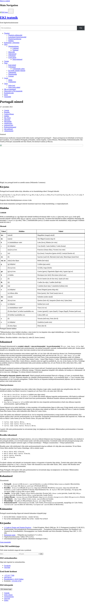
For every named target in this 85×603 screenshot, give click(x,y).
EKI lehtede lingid (6, 589)
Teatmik (6, 593)
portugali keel (8, 125)
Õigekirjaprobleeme (14, 39)
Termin (6, 61)
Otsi (80, 28)
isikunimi (7, 120)
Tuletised (15, 50)
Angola (6, 110)
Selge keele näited (14, 87)
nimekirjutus (8, 123)
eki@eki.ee (8, 577)
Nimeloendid (12, 74)
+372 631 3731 (16, 581)
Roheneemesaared (10, 127)
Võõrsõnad (12, 56)
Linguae (11, 76)
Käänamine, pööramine (11, 42)
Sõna (5, 44)
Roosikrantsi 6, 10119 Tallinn (13, 579)
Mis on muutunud (10, 89)
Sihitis (10, 80)
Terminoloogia (9, 597)
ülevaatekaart (8, 129)
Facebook (7, 565)
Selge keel (11, 85)
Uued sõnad (12, 57)
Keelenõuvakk (9, 93)
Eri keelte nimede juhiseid (16, 70)
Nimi (5, 63)
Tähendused (12, 54)
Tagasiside (7, 97)
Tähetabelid (12, 72)
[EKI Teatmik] (4, 12)
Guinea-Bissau (9, 114)
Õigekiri (7, 33)
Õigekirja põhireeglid (15, 35)
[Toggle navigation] (11, 11)
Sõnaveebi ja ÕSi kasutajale (13, 91)
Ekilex (6, 600)
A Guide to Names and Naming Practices (17, 527)
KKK (6, 95)
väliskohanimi (8, 131)
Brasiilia (7, 112)
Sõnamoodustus (13, 46)
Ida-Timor (7, 118)
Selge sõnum (8, 595)
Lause (6, 78)
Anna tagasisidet (5, 542)
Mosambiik (8, 121)
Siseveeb (7, 598)
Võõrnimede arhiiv (18, 69)
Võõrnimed (12, 67)
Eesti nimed (12, 65)
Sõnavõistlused (17, 59)
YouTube (7, 567)
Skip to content (5, 1)
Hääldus (11, 41)
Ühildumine (12, 82)
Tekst (6, 83)
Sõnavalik (11, 52)
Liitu (41, 554)
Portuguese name (9, 535)
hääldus (6, 116)
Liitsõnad (15, 48)
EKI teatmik (9, 17)
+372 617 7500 (9, 575)
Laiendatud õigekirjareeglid (17, 37)
